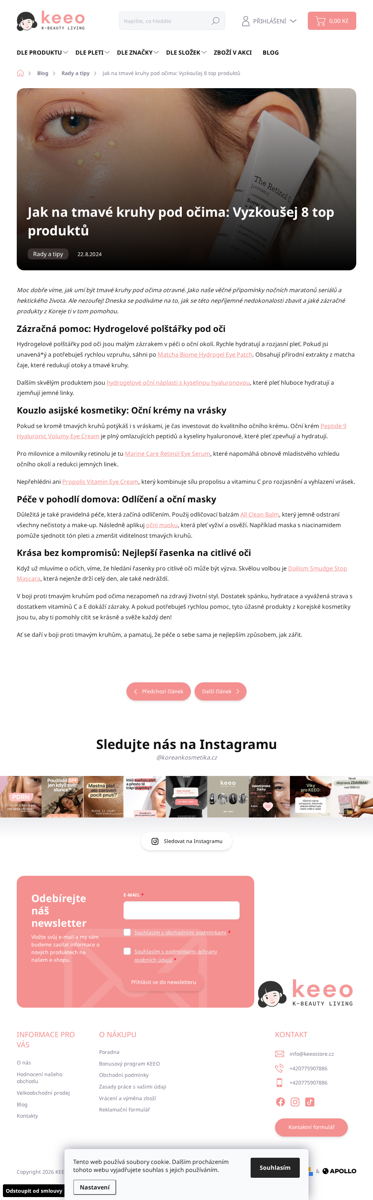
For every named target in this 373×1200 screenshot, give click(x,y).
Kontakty (27, 1115)
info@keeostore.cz (312, 1053)
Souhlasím (275, 1168)
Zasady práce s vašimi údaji (132, 1086)
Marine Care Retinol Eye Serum (167, 454)
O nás (24, 1062)
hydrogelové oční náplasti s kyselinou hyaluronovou (178, 383)
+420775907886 (308, 1068)
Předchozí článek (162, 691)
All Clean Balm (259, 514)
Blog (22, 1104)
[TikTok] (309, 1100)
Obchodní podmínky (124, 1074)
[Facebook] (280, 1100)
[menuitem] (43, 52)
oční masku (162, 525)
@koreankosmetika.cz (186, 757)
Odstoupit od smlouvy (34, 1190)
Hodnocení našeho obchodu (39, 1078)
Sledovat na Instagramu (193, 841)
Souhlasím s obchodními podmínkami (180, 932)
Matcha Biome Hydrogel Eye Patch (205, 354)
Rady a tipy (48, 254)
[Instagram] (295, 1100)
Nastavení (95, 1187)
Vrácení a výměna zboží (127, 1098)
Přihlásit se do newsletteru (163, 982)
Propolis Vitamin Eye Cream (100, 482)
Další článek (216, 691)
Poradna (109, 1051)
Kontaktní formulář (311, 1126)
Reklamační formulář (124, 1109)
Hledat (216, 20)
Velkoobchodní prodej (43, 1092)
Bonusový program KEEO (129, 1063)
